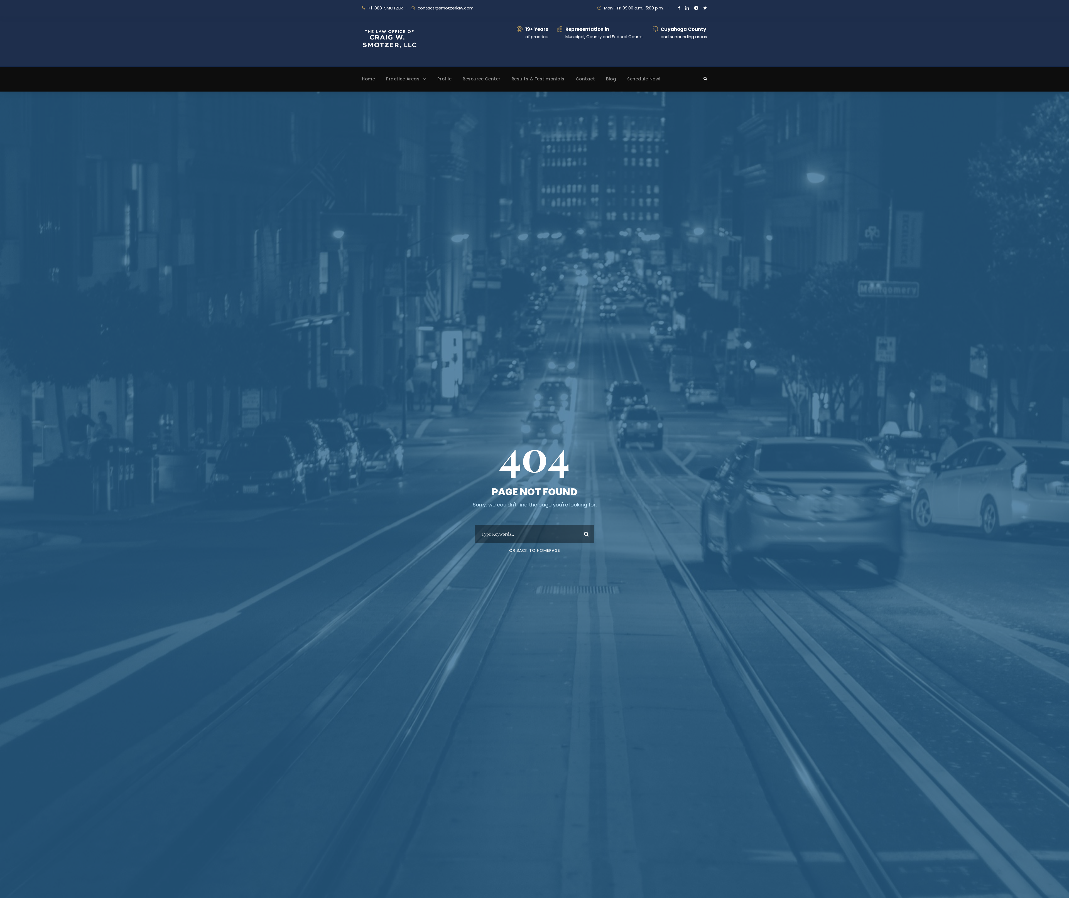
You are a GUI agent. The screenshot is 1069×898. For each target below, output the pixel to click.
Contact (585, 79)
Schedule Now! (644, 79)
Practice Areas (403, 79)
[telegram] (696, 8)
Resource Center (482, 79)
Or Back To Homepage (534, 550)
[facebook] (679, 8)
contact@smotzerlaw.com (446, 8)
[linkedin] (687, 8)
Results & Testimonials (538, 79)
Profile (444, 79)
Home (368, 79)
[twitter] (705, 8)
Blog (611, 79)
